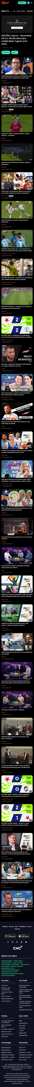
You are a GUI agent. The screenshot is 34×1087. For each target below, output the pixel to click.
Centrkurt (4, 80)
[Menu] (32, 3)
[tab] (6, 11)
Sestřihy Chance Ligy (7, 340)
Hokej (11, 47)
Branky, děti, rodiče (6, 397)
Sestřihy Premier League (8, 253)
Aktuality (3, 138)
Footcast (3, 685)
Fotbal (3, 570)
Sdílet (7, 52)
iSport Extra (4, 455)
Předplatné (22, 2)
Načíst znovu (17, 27)
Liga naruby (4, 109)
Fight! (3, 368)
